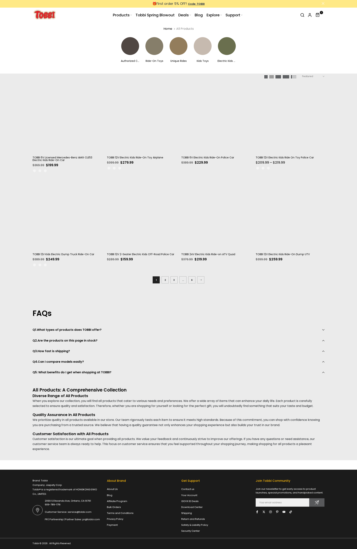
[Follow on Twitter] (263, 511)
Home (167, 29)
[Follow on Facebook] (257, 511)
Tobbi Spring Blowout (155, 15)
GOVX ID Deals (190, 501)
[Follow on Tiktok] (290, 511)
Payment (112, 525)
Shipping (186, 513)
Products (121, 15)
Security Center (190, 531)
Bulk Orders (114, 507)
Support (233, 15)
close (34, 3)
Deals (183, 15)
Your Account (189, 495)
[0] (318, 15)
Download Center (192, 507)
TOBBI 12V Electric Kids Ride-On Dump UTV (283, 254)
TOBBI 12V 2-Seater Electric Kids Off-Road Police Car (140, 254)
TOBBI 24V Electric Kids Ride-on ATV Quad (208, 254)
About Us (112, 489)
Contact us (187, 489)
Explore (213, 15)
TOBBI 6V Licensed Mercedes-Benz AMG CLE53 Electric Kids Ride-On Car (62, 159)
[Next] (200, 279)
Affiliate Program (117, 501)
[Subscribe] (316, 502)
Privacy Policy (115, 519)
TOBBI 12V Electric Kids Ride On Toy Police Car (285, 157)
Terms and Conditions (120, 513)
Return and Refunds (193, 519)
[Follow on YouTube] (283, 511)
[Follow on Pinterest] (277, 511)
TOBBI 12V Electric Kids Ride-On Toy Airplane (135, 157)
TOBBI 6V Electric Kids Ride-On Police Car (207, 157)
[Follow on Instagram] (270, 511)
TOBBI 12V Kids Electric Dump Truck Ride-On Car (63, 254)
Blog (199, 15)
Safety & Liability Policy (194, 525)
